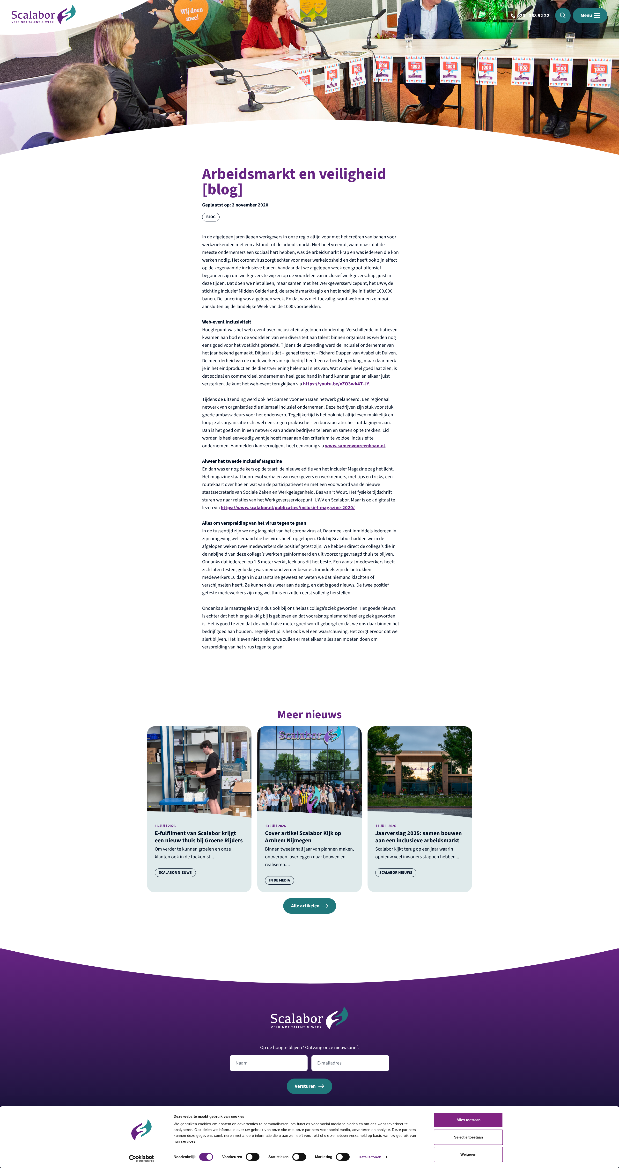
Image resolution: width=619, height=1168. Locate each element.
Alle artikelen (305, 906)
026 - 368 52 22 (533, 15)
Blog (210, 217)
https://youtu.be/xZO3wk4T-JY (336, 384)
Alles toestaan (468, 1120)
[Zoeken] (563, 15)
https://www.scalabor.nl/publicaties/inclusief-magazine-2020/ (288, 507)
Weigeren (468, 1154)
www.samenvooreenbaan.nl (355, 445)
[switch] (252, 1157)
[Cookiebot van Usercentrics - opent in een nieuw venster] (141, 1158)
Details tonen (370, 1157)
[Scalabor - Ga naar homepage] (44, 22)
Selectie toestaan (468, 1137)
